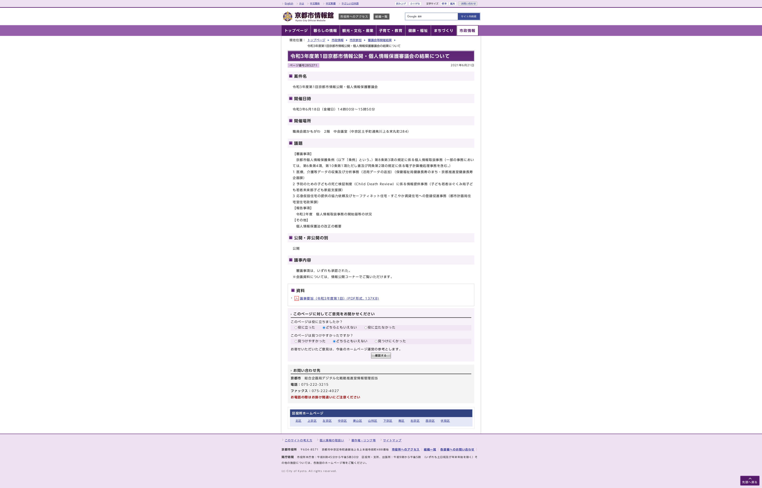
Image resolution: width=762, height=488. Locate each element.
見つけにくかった (392, 341)
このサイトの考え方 (298, 440)
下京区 (388, 420)
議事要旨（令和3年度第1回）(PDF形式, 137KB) (339, 298)
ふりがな (415, 3)
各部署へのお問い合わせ (457, 449)
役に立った (306, 327)
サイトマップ (392, 440)
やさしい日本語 (350, 3)
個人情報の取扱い (332, 440)
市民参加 (356, 40)
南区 (401, 420)
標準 (444, 3)
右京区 (415, 420)
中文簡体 (315, 3)
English (289, 3)
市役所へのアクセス (354, 16)
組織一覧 (381, 16)
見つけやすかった (312, 341)
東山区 (357, 420)
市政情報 (337, 40)
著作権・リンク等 (363, 440)
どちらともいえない (341, 327)
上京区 (312, 420)
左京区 (327, 420)
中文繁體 (331, 3)
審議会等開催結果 (380, 40)
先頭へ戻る (750, 482)
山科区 (372, 420)
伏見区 (445, 420)
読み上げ (401, 3)
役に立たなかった (382, 327)
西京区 (430, 420)
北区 (298, 420)
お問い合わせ (468, 3)
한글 (301, 3)
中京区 (342, 420)
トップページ (316, 40)
